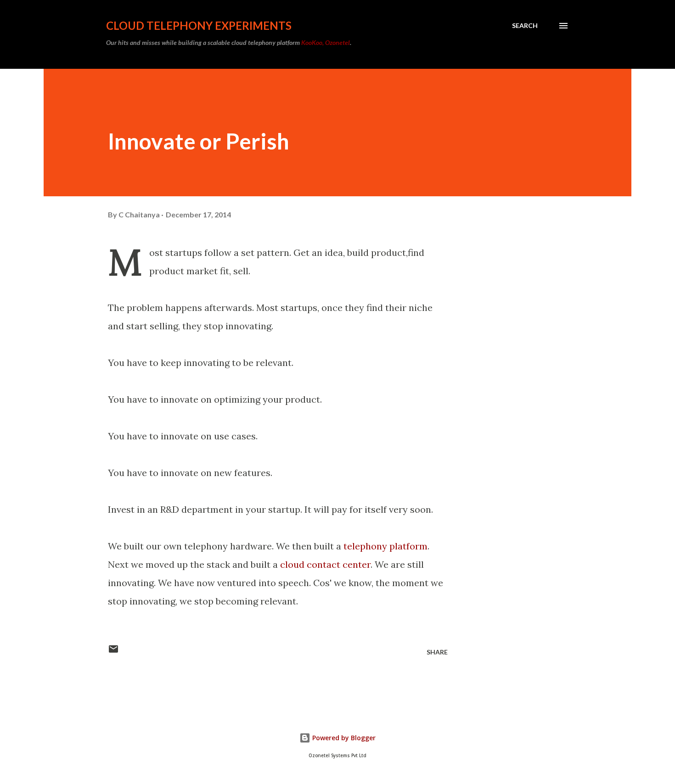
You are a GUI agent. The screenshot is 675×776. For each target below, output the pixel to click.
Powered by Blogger (343, 737)
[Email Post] (113, 652)
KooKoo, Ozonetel (325, 42)
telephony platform (385, 546)
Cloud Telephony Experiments (199, 25)
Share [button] (437, 652)
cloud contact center (325, 564)
